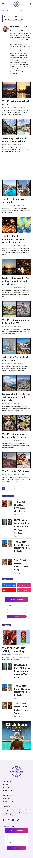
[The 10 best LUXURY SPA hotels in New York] (7, 562)
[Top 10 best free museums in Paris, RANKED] (16, 309)
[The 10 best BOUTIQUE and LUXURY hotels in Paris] (7, 543)
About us (6, 787)
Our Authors (7, 790)
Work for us (7, 796)
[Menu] (3, 4)
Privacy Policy (8, 801)
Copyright (6, 798)
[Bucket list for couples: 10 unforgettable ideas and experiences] (16, 267)
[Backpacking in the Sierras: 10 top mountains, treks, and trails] (16, 383)
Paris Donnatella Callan (18, 26)
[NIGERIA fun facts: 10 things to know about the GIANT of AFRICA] (7, 522)
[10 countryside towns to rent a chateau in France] (16, 127)
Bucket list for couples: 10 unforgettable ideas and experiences (15, 281)
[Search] (30, 4)
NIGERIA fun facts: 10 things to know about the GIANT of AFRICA (22, 526)
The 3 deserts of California (16, 471)
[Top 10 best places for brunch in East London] (16, 423)
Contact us (7, 793)
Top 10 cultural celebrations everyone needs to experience (13, 239)
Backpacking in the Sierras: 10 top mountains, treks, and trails (16, 397)
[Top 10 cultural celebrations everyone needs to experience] (16, 225)
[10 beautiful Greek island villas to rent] (16, 346)
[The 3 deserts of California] (16, 460)
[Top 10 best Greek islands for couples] (16, 188)
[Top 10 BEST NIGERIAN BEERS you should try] (7, 503)
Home (12, 10)
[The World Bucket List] (16, 4)
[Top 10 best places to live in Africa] (16, 90)
